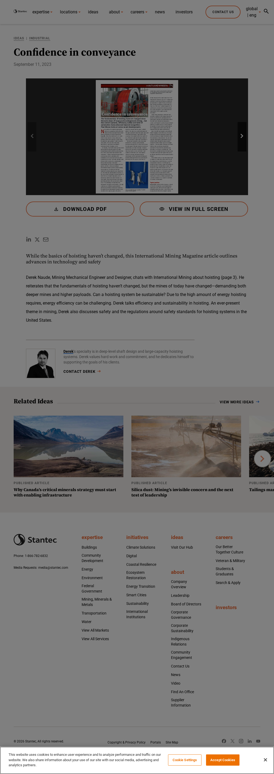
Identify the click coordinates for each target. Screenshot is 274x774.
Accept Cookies (222, 760)
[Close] (265, 760)
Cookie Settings (185, 760)
